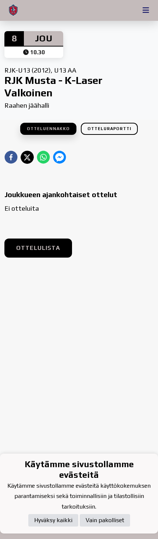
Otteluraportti (109, 128)
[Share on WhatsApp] (43, 157)
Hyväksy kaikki (53, 520)
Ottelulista (38, 247)
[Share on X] (27, 157)
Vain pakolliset (105, 520)
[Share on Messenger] (59, 157)
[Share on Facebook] (11, 157)
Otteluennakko (48, 128)
